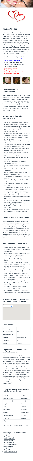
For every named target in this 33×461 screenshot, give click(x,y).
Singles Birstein (8, 440)
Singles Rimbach (9, 450)
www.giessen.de (21, 337)
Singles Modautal (9, 448)
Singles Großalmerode (10, 444)
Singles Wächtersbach (10, 451)
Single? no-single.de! (11, 4)
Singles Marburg (9, 437)
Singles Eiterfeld (9, 442)
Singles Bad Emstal (9, 438)
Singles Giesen (8, 435)
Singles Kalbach (8, 446)
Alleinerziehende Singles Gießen (19, 425)
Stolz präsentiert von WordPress (10, 459)
